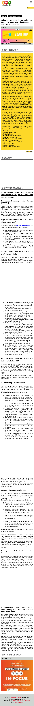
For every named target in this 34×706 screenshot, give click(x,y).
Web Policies (19, 702)
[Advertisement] (17, 282)
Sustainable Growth (15, 16)
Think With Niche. (16, 697)
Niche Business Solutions (21, 701)
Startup (4, 16)
